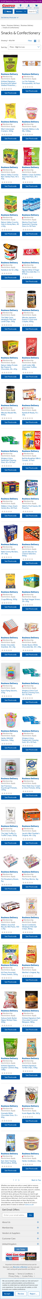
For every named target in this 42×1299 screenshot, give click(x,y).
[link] (10, 71)
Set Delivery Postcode (8, 18)
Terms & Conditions (25, 1274)
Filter (30, 41)
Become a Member (20, 1267)
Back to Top (36, 1180)
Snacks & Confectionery (11, 28)
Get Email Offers (10, 1209)
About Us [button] (6, 1222)
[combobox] (21, 11)
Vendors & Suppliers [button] (11, 1233)
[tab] (21, 1222)
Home (3, 25)
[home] (8, 6)
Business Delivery (13, 25)
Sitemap (11, 1274)
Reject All (34, 1293)
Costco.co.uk (29, 1205)
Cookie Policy (27, 1276)
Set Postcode (10, 93)
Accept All (8, 1293)
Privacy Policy (14, 1276)
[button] (37, 11)
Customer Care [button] (8, 1238)
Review (21, 1293)
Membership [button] (7, 1227)
